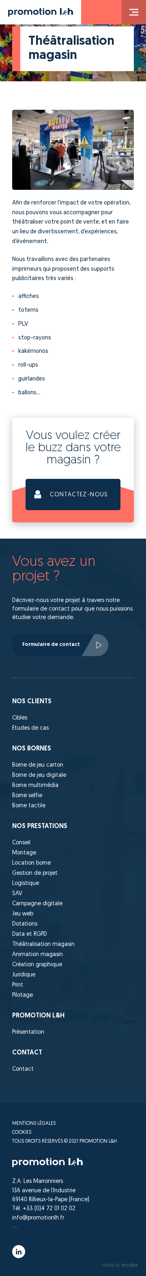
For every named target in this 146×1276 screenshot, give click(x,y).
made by (120, 1265)
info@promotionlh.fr (38, 1218)
